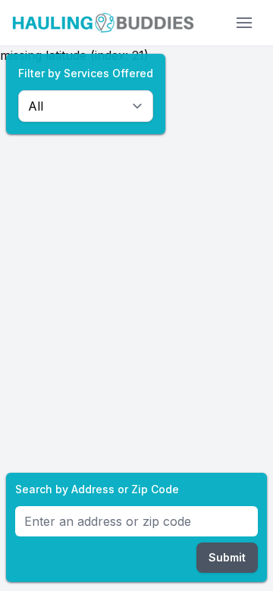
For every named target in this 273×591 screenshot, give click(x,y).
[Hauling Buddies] (103, 23)
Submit (227, 557)
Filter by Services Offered (85, 73)
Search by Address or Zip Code (97, 489)
